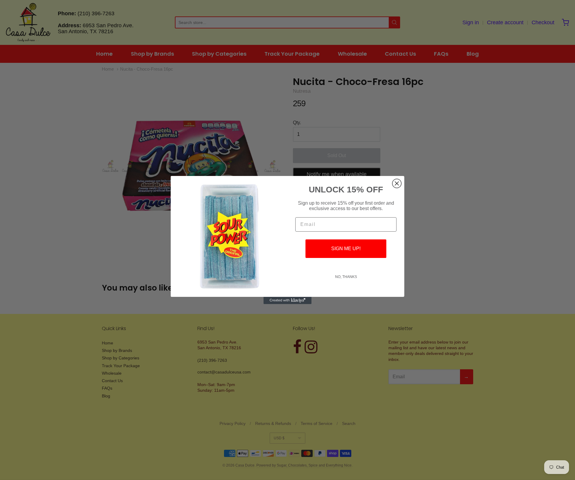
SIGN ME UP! (346, 248)
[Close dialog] (396, 183)
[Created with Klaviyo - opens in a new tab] (287, 300)
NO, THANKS (346, 277)
